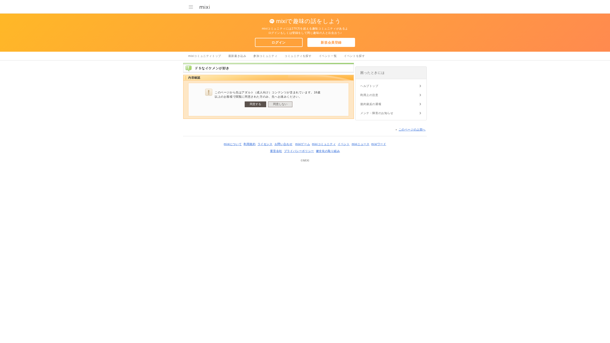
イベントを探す (354, 56)
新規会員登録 (331, 42)
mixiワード (378, 144)
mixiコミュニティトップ (204, 56)
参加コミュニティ (265, 56)
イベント (344, 144)
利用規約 (249, 144)
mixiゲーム (302, 144)
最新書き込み (237, 56)
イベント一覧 (328, 56)
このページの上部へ (412, 129)
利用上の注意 (369, 95)
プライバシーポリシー (299, 151)
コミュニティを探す (298, 56)
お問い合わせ (283, 144)
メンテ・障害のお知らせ (376, 113)
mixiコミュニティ (324, 144)
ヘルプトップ (369, 86)
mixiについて (233, 144)
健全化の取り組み (328, 151)
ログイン (278, 42)
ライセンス (265, 144)
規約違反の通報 (370, 104)
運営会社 (276, 151)
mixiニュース (361, 144)
